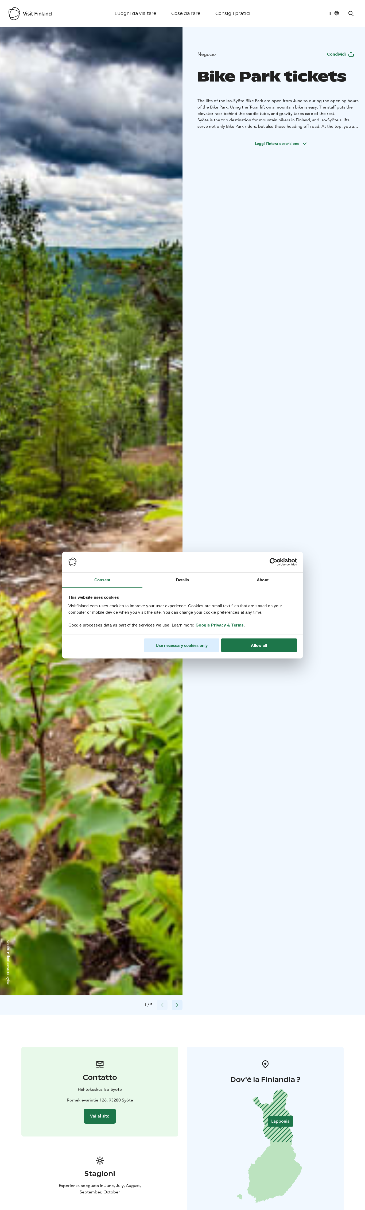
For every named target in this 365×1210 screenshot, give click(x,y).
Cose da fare (185, 13)
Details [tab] (182, 579)
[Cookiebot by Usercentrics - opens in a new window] (273, 562)
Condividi (336, 54)
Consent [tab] (102, 579)
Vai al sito (100, 1116)
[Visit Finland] (30, 13)
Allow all (259, 645)
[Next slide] (177, 1005)
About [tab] (263, 579)
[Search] (351, 13)
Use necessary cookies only (182, 645)
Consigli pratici (232, 13)
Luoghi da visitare (135, 13)
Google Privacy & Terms (220, 625)
